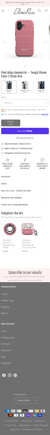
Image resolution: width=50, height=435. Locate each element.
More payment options (25, 138)
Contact (4, 294)
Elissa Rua (15, 421)
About (4, 331)
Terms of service (10, 425)
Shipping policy (25, 425)
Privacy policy (40, 421)
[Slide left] (19, 66)
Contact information (40, 425)
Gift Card (5, 344)
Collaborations (7, 338)
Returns (4, 313)
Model (3, 97)
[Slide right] (30, 66)
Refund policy (27, 421)
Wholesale (6, 363)
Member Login (7, 300)
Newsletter (6, 350)
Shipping (5, 307)
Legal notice (15, 429)
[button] (39, 10)
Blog (3, 357)
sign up (44, 114)
